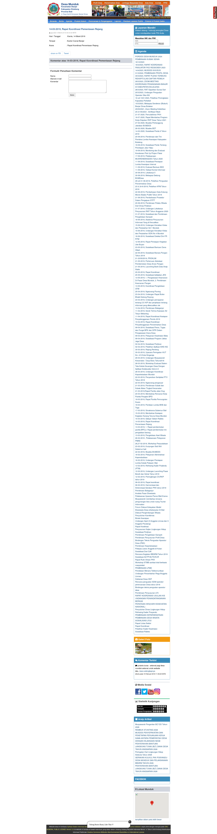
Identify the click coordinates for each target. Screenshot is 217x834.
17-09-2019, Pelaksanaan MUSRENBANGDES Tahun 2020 (149, 157)
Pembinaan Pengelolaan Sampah (148, 534)
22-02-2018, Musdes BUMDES (147, 451)
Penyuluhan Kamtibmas (144, 515)
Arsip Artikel (145, 719)
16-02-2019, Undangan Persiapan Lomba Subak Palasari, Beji (149, 461)
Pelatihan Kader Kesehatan (146, 628)
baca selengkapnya (147, 671)
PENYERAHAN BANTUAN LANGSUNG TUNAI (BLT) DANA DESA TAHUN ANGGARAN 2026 (151, 746)
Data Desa (149, 3)
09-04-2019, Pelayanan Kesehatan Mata (151, 335)
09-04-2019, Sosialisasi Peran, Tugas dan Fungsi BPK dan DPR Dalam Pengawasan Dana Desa (150, 330)
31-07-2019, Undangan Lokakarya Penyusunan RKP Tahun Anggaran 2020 (151, 210)
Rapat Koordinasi (142, 626)
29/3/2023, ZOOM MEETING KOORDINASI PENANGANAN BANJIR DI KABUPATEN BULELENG (151, 84)
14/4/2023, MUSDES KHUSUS (148, 70)
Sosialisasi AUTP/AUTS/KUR (147, 556)
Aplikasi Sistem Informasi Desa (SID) (79, 827)
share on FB (56, 53)
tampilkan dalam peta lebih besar (148, 819)
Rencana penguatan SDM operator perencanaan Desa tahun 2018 (149, 583)
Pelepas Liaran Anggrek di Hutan (148, 548)
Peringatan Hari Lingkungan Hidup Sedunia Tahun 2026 (149, 753)
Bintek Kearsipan (142, 518)
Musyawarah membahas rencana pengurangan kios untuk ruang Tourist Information (150, 501)
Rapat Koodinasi (142, 526)
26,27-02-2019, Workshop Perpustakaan (151, 443)
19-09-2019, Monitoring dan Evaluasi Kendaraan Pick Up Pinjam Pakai (150, 151)
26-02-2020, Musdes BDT (145, 128)
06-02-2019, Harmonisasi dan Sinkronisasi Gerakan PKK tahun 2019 (150, 486)
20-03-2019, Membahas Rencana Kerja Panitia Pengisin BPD (151, 395)
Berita (61, 21)
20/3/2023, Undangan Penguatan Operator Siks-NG (148, 93)
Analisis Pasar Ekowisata (145, 493)
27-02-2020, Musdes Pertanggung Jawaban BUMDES (149, 124)
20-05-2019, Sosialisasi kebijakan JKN (150, 274)
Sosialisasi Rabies (142, 631)
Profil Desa (97, 3)
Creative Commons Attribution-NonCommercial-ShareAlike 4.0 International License (115, 832)
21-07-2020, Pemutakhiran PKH (148, 114)
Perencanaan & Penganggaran (100, 21)
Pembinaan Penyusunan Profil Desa (149, 537)
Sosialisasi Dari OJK (143, 551)
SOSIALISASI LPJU (143, 620)
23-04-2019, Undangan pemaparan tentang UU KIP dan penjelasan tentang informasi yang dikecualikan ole (151, 302)
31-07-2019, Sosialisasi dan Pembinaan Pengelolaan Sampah (151, 215)
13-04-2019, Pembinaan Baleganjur (149, 308)
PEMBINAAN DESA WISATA (147, 617)
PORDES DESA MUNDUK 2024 (148, 56)
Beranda (53, 21)
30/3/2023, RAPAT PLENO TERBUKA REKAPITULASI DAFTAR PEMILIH (151, 77)
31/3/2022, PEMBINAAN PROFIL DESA (151, 73)
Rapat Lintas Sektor (143, 623)
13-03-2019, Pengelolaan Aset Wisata (150, 435)
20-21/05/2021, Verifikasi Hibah (147, 111)
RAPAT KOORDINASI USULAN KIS (150, 595)
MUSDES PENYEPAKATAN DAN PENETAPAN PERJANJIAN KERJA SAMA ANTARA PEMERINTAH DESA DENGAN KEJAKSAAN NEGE (151, 736)
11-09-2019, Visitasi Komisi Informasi (150, 169)
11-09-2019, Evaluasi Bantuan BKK (149, 167)
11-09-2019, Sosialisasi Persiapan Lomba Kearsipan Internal (149, 163)
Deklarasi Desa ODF (143, 579)
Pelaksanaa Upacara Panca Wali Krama (151, 496)
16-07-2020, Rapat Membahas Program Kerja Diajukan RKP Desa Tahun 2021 (151, 118)
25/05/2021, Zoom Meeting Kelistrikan (150, 109)
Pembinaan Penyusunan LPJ (146, 592)
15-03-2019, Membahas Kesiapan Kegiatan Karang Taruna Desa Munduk (151, 414)
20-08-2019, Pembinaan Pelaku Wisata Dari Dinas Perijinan (151, 204)
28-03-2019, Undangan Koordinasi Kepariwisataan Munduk (149, 373)
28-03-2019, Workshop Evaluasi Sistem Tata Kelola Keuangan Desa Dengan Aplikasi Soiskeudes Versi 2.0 (151, 366)
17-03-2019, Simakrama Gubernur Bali (150, 410)
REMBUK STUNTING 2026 (146, 729)
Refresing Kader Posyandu (146, 612)
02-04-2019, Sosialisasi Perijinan (148, 344)
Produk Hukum (80, 21)
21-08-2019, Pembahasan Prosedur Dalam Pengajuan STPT (149, 198)
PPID (165, 3)
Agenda (69, 21)
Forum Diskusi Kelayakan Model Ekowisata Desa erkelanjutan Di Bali (149, 508)
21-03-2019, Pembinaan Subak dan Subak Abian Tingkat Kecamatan (149, 386)
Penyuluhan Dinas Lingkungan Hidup (150, 609)
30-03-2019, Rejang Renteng (147, 349)
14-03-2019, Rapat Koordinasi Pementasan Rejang (147, 422)
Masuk (161, 44)
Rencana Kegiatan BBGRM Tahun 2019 (151, 554)
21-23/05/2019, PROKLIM (145, 258)
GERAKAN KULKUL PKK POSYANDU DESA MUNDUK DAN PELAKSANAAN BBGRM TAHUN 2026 (151, 760)
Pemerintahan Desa (112, 3)
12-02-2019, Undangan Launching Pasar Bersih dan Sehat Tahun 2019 (151, 472)
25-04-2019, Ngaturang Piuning (148, 291)
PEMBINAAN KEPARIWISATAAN (149, 615)
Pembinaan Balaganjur (144, 490)
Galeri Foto (144, 639)
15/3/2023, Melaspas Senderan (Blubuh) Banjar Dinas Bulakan (151, 104)
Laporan (118, 21)
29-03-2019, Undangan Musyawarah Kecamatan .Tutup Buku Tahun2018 (150, 359)
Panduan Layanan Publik (133, 21)
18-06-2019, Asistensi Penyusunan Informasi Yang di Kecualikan (149, 221)
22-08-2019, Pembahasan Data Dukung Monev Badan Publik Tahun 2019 (151, 193)
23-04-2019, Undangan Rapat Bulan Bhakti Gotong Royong (150, 295)
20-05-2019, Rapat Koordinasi (147, 272)
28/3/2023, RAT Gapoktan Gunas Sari (150, 89)
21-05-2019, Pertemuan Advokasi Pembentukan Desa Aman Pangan (149, 262)
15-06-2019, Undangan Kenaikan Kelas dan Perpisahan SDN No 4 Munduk (151, 232)
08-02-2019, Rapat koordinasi (147, 482)
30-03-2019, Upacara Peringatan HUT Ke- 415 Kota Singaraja (150, 353)
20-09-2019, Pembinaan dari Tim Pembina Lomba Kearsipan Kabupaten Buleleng (150, 139)
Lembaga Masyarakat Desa (132, 3)
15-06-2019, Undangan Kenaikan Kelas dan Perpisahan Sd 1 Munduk (151, 226)
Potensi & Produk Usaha (155, 21)
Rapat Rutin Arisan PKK (145, 559)
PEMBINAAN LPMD (143, 568)
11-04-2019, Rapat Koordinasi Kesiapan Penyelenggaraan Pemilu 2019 (151, 317)
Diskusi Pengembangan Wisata (147, 512)
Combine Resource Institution (131, 827)
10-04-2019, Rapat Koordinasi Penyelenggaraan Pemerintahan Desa (150, 323)
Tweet (66, 53)
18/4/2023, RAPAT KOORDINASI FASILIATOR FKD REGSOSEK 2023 (150, 66)
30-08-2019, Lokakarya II (145, 172)
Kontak (158, 3)
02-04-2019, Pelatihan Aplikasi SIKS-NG (151, 346)
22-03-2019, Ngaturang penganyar (149, 382)
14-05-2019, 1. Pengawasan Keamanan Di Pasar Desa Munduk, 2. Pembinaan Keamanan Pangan (151, 280)
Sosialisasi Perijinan (143, 532)
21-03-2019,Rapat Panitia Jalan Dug (150, 391)
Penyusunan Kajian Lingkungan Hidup (150, 529)
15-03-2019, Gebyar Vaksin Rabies (149, 418)
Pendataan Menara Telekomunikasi (149, 570)
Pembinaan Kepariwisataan (146, 545)
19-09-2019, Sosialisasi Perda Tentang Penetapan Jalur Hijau (150, 146)
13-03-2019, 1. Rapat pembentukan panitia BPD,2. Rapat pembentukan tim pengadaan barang (151, 430)
